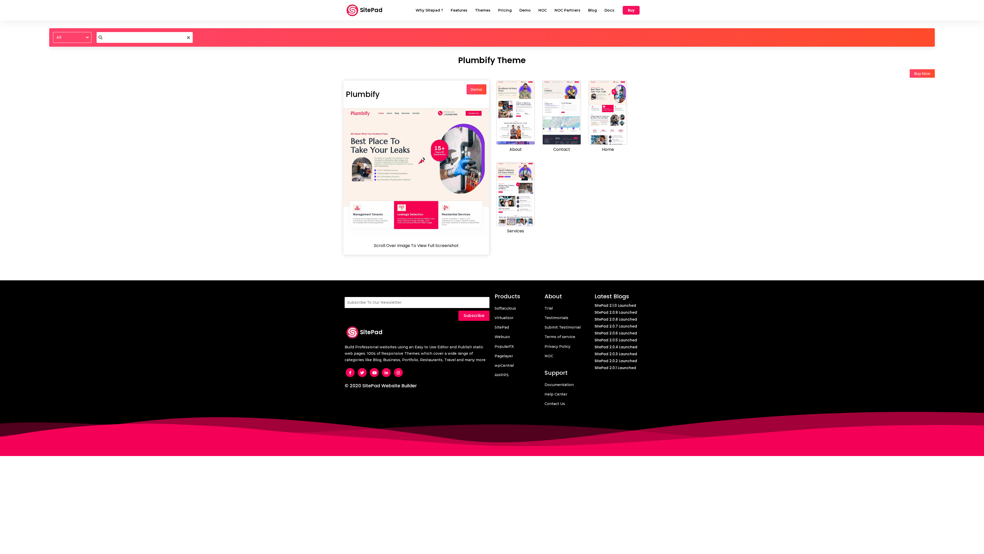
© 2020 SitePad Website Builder (381, 385)
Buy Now (922, 73)
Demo (476, 89)
